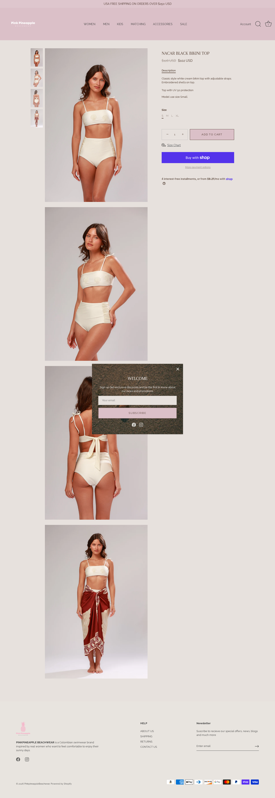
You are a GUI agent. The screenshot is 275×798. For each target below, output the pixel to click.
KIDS (120, 24)
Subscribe (137, 412)
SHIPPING (146, 736)
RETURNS (146, 741)
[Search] (258, 24)
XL (177, 115)
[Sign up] (257, 746)
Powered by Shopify (61, 784)
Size (164, 109)
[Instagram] (141, 424)
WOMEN (89, 24)
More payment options (198, 167)
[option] (36, 58)
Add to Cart (212, 134)
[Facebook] (134, 424)
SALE (183, 24)
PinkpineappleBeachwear (37, 784)
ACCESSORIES (163, 24)
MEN (106, 24)
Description (169, 70)
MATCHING (138, 24)
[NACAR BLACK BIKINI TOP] (36, 57)
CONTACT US (148, 746)
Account (245, 24)
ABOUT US (147, 731)
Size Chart (174, 145)
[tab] (171, 71)
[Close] (177, 369)
